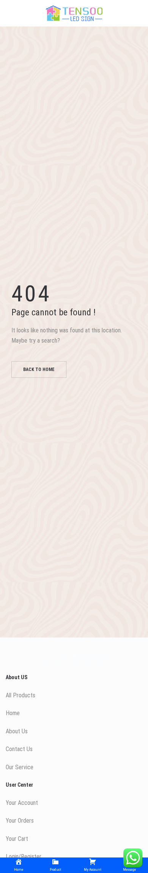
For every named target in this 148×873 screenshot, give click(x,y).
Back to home (39, 369)
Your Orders (20, 820)
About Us (17, 731)
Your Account (22, 802)
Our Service (19, 767)
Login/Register (23, 856)
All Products (20, 695)
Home (13, 713)
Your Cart (17, 838)
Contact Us (19, 749)
